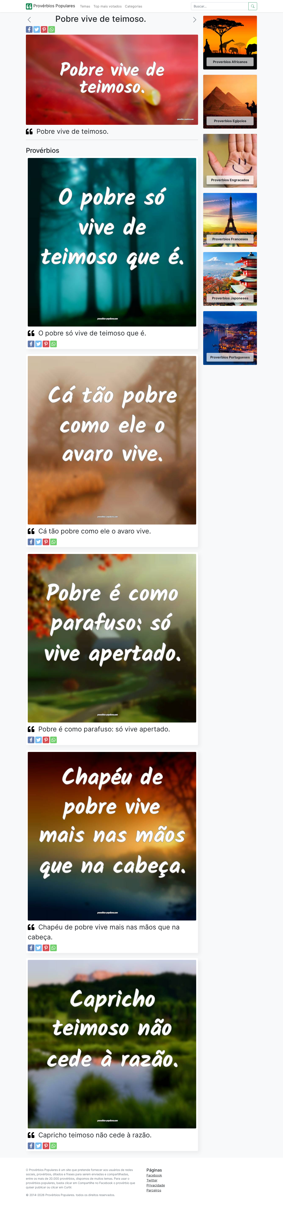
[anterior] (29, 19)
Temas (85, 6)
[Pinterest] (44, 29)
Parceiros (153, 1190)
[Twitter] (36, 29)
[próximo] (194, 19)
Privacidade (155, 1185)
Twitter (151, 1180)
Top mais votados (107, 6)
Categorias (133, 6)
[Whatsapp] (51, 29)
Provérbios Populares (53, 5)
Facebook (154, 1175)
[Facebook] (29, 29)
